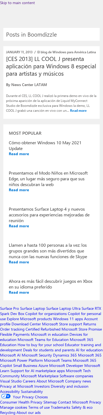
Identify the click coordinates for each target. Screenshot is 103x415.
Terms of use (39, 407)
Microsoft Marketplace (40, 375)
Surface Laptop (32, 308)
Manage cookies (13, 407)
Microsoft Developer (66, 365)
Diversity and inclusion (69, 386)
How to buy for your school (41, 344)
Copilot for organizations (46, 313)
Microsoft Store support (62, 323)
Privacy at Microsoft (16, 386)
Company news (78, 381)
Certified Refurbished (43, 329)
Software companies (76, 375)
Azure (43, 365)
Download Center (26, 323)
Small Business (25, 365)
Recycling (7, 412)
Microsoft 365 (90, 355)
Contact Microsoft (73, 402)
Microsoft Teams (58, 360)
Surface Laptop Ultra (63, 308)
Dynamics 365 (65, 355)
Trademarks (60, 407)
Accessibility (10, 391)
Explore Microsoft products (29, 318)
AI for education (89, 349)
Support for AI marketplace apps (37, 370)
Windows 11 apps (68, 318)
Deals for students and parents (49, 349)
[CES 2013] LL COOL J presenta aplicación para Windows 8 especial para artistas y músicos (51, 66)
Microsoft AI (10, 355)
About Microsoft (50, 381)
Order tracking (12, 329)
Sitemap (50, 402)
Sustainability (32, 391)
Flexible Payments (15, 334)
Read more (78, 110)
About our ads (28, 412)
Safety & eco (82, 407)
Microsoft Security (37, 355)
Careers (29, 381)
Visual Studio (11, 381)
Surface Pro (9, 308)
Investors (42, 386)
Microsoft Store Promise (82, 329)
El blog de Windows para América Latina (66, 52)
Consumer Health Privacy (21, 402)
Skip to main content (17, 2)
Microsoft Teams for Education (43, 339)
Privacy (95, 402)
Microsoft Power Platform (21, 360)
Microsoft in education (49, 334)
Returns (89, 323)
